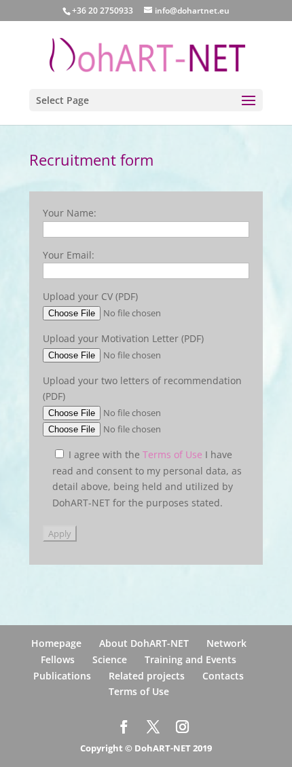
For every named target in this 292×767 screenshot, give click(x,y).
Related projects (147, 675)
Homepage (56, 643)
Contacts (223, 675)
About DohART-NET (144, 643)
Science (109, 659)
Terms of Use (174, 454)
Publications (62, 675)
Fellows (58, 659)
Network (226, 643)
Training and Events (190, 659)
